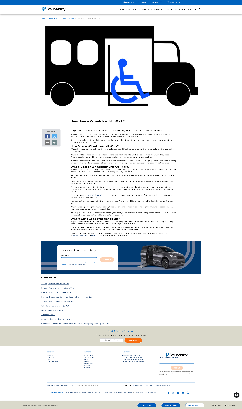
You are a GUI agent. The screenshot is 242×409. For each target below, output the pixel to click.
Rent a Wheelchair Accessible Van (132, 361)
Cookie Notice (215, 405)
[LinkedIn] (178, 393)
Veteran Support (89, 357)
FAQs (86, 359)
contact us (96, 235)
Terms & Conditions (87, 392)
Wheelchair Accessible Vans (130, 355)
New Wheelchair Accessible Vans (132, 357)
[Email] (47, 142)
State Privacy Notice (120, 392)
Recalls (130, 392)
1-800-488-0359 (156, 2)
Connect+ (142, 2)
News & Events (89, 363)
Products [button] (145, 9)
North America (175, 2)
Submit (106, 260)
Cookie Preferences (150, 392)
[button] (200, 9)
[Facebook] (47, 136)
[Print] (54, 142)
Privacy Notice (228, 405)
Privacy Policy (70, 264)
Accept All (147, 405)
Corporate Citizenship (54, 361)
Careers (49, 359)
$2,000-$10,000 (94, 195)
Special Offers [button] (124, 9)
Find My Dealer (127, 2)
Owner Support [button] (179, 9)
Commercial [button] (191, 9)
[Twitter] (54, 136)
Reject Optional (171, 405)
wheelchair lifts (80, 235)
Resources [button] (167, 9)
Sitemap (87, 367)
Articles (86, 361)
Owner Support (89, 355)
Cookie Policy (82, 264)
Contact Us (50, 357)
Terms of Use (98, 392)
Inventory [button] (135, 9)
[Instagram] (173, 393)
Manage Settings (194, 405)
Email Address (65, 255)
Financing (87, 365)
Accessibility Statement (73, 392)
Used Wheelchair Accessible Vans (132, 359)
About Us (50, 355)
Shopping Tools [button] (156, 9)
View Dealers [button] (133, 340)
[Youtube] (183, 393)
